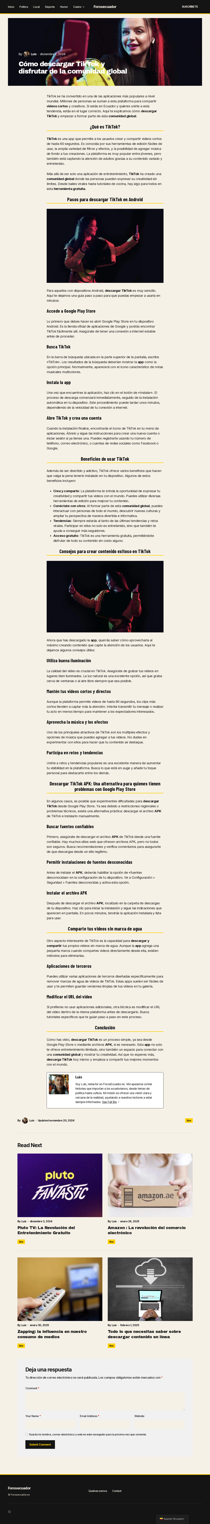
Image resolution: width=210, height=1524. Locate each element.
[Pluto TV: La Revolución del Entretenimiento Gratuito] (59, 1185)
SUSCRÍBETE (190, 6)
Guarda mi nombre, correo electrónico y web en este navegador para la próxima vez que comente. (88, 1434)
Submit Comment (40, 1444)
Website (139, 1416)
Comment (32, 1388)
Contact (117, 1491)
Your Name (33, 1416)
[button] (163, 6)
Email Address (89, 1416)
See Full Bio (109, 1102)
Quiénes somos (97, 1491)
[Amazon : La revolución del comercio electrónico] (150, 1185)
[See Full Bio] (119, 1102)
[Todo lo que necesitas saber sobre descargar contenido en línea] (150, 1289)
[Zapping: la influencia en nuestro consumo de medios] (59, 1289)
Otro (189, 1120)
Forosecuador (105, 6)
